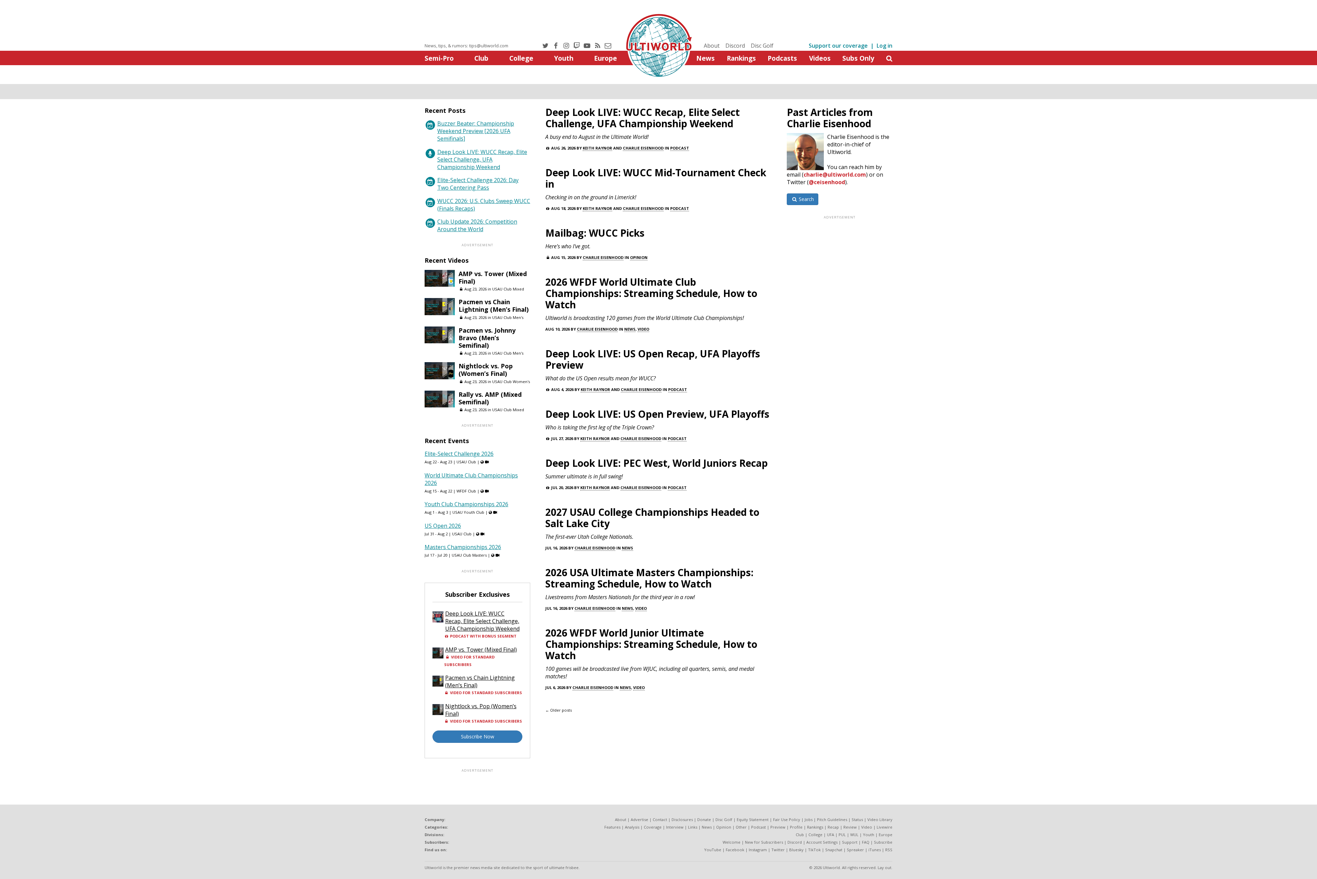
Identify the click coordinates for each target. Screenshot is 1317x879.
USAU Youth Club (468, 512)
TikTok (814, 849)
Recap (833, 827)
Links (692, 827)
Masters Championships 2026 (463, 547)
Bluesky (796, 849)
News (705, 58)
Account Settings (822, 842)
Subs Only (858, 58)
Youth (563, 58)
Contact (660, 819)
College (521, 58)
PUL (842, 834)
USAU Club (466, 461)
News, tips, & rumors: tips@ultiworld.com (466, 46)
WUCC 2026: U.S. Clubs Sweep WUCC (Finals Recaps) (483, 204)
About (712, 45)
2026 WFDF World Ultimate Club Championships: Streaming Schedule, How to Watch (651, 293)
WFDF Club (466, 491)
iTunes (874, 849)
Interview (675, 827)
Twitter (778, 849)
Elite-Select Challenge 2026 (459, 454)
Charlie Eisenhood (643, 148)
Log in (884, 45)
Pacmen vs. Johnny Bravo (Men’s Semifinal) (487, 337)
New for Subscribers (764, 842)
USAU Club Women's (511, 381)
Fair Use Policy (786, 819)
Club (481, 58)
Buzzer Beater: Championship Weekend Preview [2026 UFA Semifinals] (475, 131)
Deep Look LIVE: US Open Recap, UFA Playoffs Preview (652, 359)
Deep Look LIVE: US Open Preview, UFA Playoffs (657, 413)
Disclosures (682, 819)
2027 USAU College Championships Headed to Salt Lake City (652, 518)
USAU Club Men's (507, 317)
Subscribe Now (477, 736)
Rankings (741, 58)
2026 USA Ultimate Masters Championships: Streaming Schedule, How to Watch (649, 578)
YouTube (712, 849)
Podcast (679, 148)
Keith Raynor (597, 148)
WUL (854, 834)
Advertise (639, 819)
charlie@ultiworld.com (835, 174)
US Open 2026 (443, 526)
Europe (605, 58)
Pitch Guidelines (832, 819)
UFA (830, 834)
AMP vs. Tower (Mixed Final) (493, 277)
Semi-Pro (439, 58)
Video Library (879, 819)
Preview (777, 827)
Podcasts (782, 58)
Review (850, 827)
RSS (888, 849)
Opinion (639, 257)
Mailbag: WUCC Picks (594, 232)
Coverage (653, 827)
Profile (796, 827)
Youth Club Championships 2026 (466, 504)
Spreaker (855, 849)
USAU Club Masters (469, 555)
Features (612, 827)
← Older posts (558, 710)
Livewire (884, 827)
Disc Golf (762, 45)
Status (857, 819)
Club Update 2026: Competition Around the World (477, 225)
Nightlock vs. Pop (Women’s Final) (486, 370)
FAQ (865, 842)
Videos (820, 58)
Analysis (632, 827)
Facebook (735, 849)
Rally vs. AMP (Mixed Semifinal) (490, 398)
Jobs (808, 819)
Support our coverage (838, 45)
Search (805, 199)
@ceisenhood (827, 182)
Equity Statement (753, 819)
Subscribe (883, 842)
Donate (704, 819)
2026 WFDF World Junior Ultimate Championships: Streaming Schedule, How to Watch (651, 644)
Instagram (758, 849)
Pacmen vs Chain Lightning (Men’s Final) (494, 305)
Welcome (731, 842)
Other (741, 827)
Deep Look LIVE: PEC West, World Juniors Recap (656, 463)
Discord (735, 45)
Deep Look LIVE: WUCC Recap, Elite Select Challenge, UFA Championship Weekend (642, 118)
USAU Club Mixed (508, 289)
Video (643, 329)
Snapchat (833, 849)
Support (849, 842)
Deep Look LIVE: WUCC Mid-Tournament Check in (655, 178)
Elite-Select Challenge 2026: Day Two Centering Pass (478, 183)
